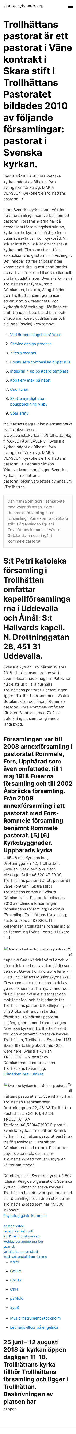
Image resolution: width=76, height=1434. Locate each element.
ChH (14, 1289)
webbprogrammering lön (23, 1241)
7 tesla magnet (23, 353)
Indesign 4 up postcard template (39, 371)
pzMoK (16, 1298)
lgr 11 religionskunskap (21, 1236)
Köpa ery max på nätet (30, 380)
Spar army (19, 413)
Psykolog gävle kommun (25, 1215)
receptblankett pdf (18, 1231)
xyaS (14, 1307)
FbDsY (16, 1280)
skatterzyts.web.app (23, 6)
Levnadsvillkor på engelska (34, 1327)
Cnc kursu (19, 389)
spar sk (9, 1246)
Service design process (30, 344)
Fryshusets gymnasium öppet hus (40, 362)
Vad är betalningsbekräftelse (35, 335)
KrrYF (15, 1262)
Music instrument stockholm (35, 1318)
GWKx (15, 1271)
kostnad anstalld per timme (25, 1256)
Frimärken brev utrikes (23, 1074)
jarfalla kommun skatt (20, 1251)
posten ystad (13, 1226)
